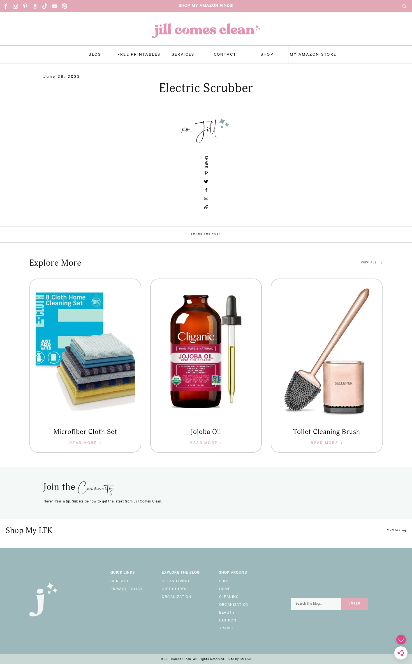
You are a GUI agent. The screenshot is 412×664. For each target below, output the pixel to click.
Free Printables (139, 55)
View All (369, 263)
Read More (83, 443)
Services (183, 55)
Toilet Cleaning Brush (326, 432)
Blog (95, 55)
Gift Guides (174, 589)
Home (225, 589)
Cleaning (229, 597)
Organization (176, 597)
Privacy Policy (126, 589)
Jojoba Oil (206, 432)
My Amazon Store (313, 55)
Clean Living (175, 582)
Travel (226, 629)
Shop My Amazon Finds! (206, 6)
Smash (245, 659)
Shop (267, 55)
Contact (225, 55)
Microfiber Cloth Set (85, 432)
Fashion (228, 621)
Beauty (227, 613)
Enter (355, 603)
